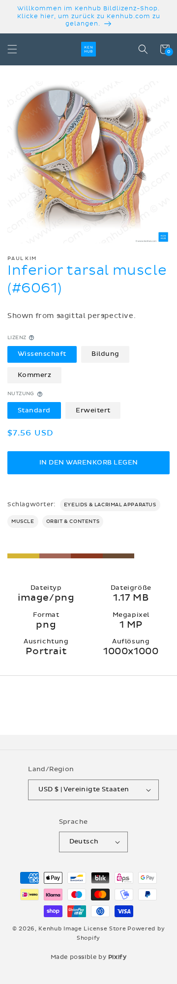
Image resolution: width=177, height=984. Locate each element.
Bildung (105, 354)
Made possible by (89, 957)
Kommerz (35, 375)
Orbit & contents (73, 521)
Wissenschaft (42, 354)
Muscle (22, 521)
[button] (12, 49)
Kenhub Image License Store (82, 929)
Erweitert (93, 410)
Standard (34, 410)
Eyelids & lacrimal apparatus (110, 505)
